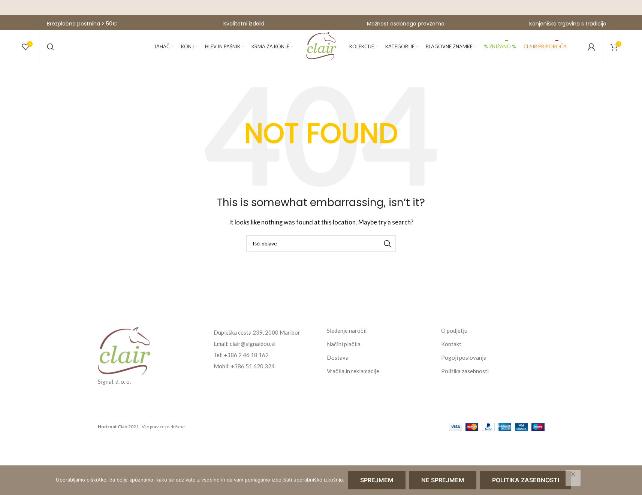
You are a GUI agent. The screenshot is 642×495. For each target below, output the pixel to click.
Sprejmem (377, 480)
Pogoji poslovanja (463, 357)
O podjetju (454, 330)
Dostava (338, 357)
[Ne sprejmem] (573, 478)
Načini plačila (344, 344)
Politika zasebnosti (465, 371)
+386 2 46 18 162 (246, 354)
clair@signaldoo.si (252, 343)
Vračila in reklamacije (353, 371)
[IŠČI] (387, 243)
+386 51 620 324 (253, 366)
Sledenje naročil (347, 330)
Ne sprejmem (442, 480)
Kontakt (451, 344)
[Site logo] (321, 46)
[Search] (50, 46)
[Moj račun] (591, 46)
